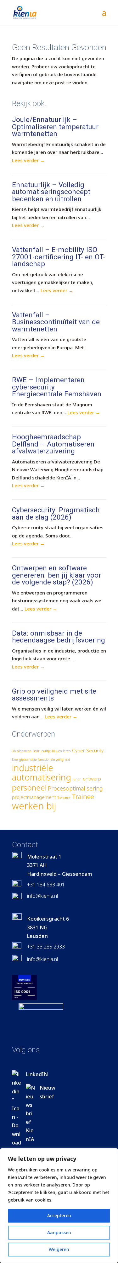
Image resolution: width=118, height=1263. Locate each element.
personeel (29, 787)
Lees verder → (28, 160)
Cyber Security (88, 750)
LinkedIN (37, 1074)
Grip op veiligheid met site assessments (54, 694)
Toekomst (63, 797)
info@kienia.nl (42, 895)
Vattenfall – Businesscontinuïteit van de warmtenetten (56, 322)
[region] (59, 1205)
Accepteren (59, 1215)
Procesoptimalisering (75, 788)
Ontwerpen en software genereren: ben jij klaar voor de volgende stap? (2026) (56, 575)
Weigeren (59, 1249)
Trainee (83, 796)
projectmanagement (34, 797)
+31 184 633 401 (46, 884)
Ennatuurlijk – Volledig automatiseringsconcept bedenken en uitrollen (51, 192)
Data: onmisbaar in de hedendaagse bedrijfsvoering (58, 636)
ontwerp (92, 778)
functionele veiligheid (54, 759)
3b (14, 751)
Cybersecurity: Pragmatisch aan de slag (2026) (56, 513)
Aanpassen (59, 1232)
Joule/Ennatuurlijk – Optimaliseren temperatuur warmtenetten (55, 126)
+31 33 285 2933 (46, 946)
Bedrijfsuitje (42, 751)
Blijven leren (61, 751)
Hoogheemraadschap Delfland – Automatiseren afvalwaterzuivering (53, 444)
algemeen (24, 751)
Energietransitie (24, 759)
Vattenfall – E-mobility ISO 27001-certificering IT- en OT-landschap (58, 257)
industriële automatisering (41, 772)
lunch (76, 779)
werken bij (34, 806)
